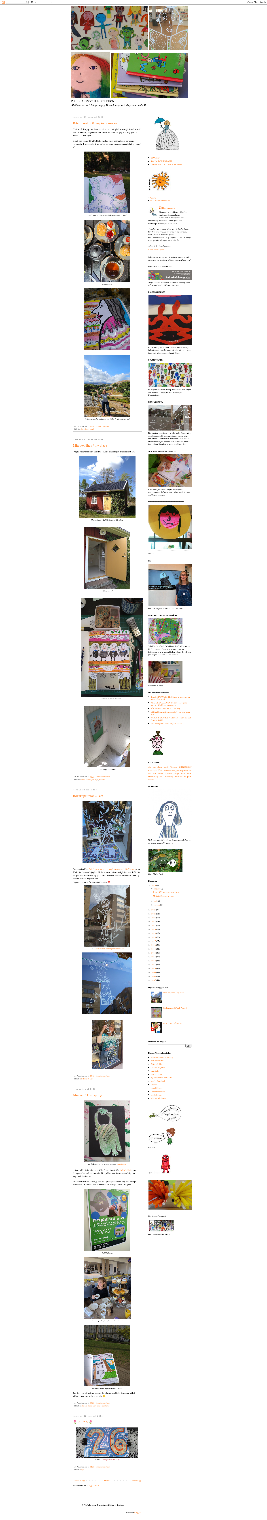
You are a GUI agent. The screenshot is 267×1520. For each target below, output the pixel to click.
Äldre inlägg (135, 1480)
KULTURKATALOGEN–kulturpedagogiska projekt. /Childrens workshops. (169, 704)
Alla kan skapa (86, 1406)
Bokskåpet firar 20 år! (88, 795)
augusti (157, 888)
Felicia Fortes (156, 1074)
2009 (153, 972)
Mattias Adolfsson (158, 1098)
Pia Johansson (168, 208)
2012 (153, 960)
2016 (153, 945)
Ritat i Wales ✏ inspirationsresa (95, 123)
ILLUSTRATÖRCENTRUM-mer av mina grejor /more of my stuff (170, 698)
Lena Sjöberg (156, 1088)
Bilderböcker (185, 766)
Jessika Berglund (158, 1081)
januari (157, 904)
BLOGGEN (155, 157)
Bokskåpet (85, 1079)
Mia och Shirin (155, 773)
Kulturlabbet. (121, 1164)
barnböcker (180, 776)
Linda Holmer (156, 1094)
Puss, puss (172, 1023)
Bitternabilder (156, 1064)
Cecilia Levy (156, 1070)
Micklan (168, 773)
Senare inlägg (79, 1480)
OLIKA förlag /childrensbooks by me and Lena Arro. (170, 713)
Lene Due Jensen (158, 1091)
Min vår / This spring (87, 1095)
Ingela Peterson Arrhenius (161, 1077)
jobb (189, 776)
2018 (153, 937)
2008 (153, 976)
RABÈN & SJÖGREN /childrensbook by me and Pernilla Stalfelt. (171, 719)
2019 (153, 933)
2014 (153, 952)
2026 (153, 885)
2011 (153, 964)
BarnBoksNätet (157, 1060)
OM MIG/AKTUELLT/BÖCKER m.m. (166, 164)
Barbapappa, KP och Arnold (175, 1008)
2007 (153, 980)
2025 (153, 909)
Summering (153, 776)
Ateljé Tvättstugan (87, 779)
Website (152, 197)
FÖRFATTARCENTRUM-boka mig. (165, 708)
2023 (153, 917)
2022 (153, 921)
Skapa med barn (103, 1406)
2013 (153, 956)
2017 (153, 941)
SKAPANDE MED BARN (161, 161)
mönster (102, 779)
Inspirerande (89, 429)
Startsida (107, 1480)
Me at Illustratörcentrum (159, 200)
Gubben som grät (171, 770)
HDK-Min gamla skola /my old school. (167, 723)
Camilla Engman (158, 1067)
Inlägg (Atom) (93, 1485)
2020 (153, 929)
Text (160, 776)
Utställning (168, 776)
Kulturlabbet (125, 1170)
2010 (153, 968)
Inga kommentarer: (103, 426)
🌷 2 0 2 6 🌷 (83, 1422)
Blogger (137, 1512)
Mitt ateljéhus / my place (90, 445)
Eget (82, 429)
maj (155, 900)
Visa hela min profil (156, 249)
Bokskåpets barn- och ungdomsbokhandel (108, 949)
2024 (153, 913)
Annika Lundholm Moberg (162, 1057)
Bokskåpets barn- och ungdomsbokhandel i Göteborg (112, 869)
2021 (153, 925)
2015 (153, 949)
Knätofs (154, 1084)
